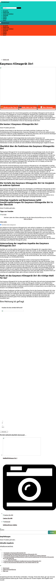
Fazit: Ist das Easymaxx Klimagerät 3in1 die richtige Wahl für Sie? (21, 562)
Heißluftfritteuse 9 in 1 (10, 458)
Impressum (6, 568)
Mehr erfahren (28, 219)
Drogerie (5, 10)
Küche (5, 17)
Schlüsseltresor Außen (10, 525)
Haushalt (5, 15)
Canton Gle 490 (7, 518)
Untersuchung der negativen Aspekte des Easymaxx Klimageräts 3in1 (22, 561)
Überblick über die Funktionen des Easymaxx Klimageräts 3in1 (20, 554)
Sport (4, 20)
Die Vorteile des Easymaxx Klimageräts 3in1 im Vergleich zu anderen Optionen (25, 555)
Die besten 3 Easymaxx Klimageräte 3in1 (15, 552)
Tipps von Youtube (12, 559)
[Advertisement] (28, 47)
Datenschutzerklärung (9, 569)
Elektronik (6, 12)
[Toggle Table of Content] (1, 550)
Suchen (2, 529)
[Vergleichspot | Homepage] (4, 2)
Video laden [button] (3, 222)
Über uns (5, 571)
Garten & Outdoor (8, 14)
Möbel (5, 18)
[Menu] (0, 5)
